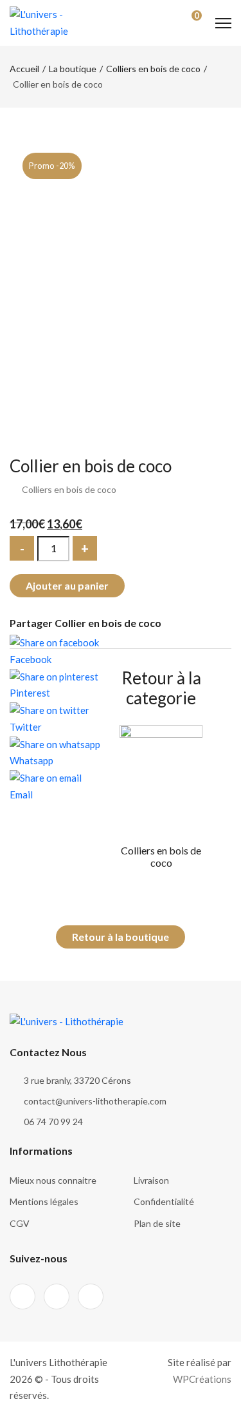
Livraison (151, 1180)
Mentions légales (44, 1201)
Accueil (24, 68)
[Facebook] (22, 1296)
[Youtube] (90, 1296)
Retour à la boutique (120, 936)
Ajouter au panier (67, 585)
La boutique (72, 68)
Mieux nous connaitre (53, 1180)
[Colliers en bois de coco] (161, 777)
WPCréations (202, 1379)
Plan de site (157, 1223)
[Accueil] (42, 21)
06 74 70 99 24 (53, 1121)
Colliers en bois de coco (153, 68)
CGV (20, 1223)
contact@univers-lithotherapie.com (95, 1100)
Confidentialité (164, 1201)
